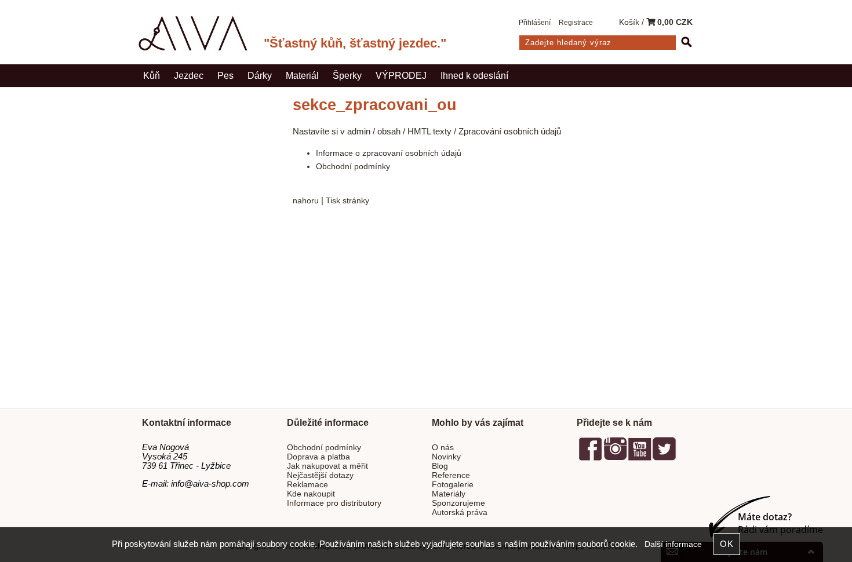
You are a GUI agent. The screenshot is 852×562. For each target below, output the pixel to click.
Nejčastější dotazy (320, 475)
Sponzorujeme (458, 503)
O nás (443, 447)
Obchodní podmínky (353, 166)
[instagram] (615, 458)
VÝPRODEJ (401, 75)
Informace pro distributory (334, 503)
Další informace (673, 544)
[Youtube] (639, 458)
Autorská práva (459, 512)
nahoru (306, 200)
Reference (451, 475)
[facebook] (590, 458)
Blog (440, 466)
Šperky (347, 75)
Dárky (259, 75)
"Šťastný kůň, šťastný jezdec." (355, 43)
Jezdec (188, 75)
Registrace (576, 23)
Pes (225, 75)
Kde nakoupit (311, 494)
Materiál (302, 75)
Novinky (446, 456)
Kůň (151, 75)
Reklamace (307, 484)
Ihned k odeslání (474, 75)
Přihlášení (535, 23)
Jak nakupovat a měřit (327, 466)
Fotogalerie (453, 484)
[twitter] (664, 458)
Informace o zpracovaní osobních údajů (388, 153)
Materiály (448, 494)
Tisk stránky (347, 200)
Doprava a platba (318, 456)
